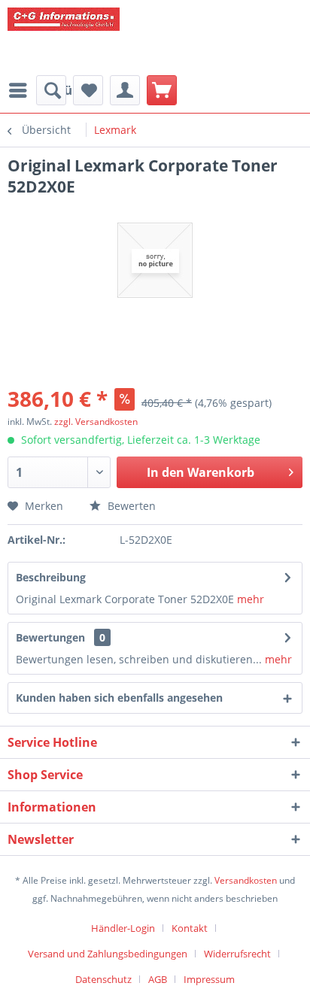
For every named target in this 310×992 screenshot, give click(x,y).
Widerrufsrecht (237, 953)
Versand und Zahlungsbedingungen (107, 953)
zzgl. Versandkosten (96, 421)
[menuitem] (51, 90)
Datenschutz (103, 979)
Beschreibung (51, 577)
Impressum (209, 979)
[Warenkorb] (162, 90)
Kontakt (190, 928)
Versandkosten (245, 880)
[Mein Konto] (125, 90)
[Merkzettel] (88, 90)
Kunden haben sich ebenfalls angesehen (119, 697)
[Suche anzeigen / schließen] (51, 90)
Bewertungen (50, 637)
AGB (157, 979)
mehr (249, 599)
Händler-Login (123, 928)
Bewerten (130, 506)
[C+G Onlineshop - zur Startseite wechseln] (120, 38)
